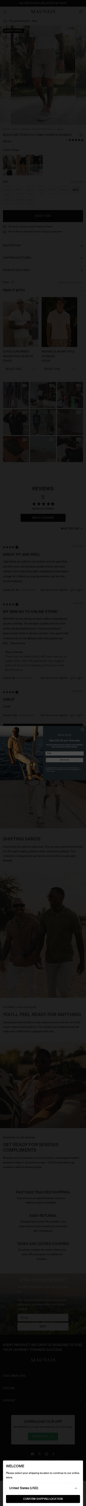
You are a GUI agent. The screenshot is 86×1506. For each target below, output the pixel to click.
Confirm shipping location (43, 1498)
